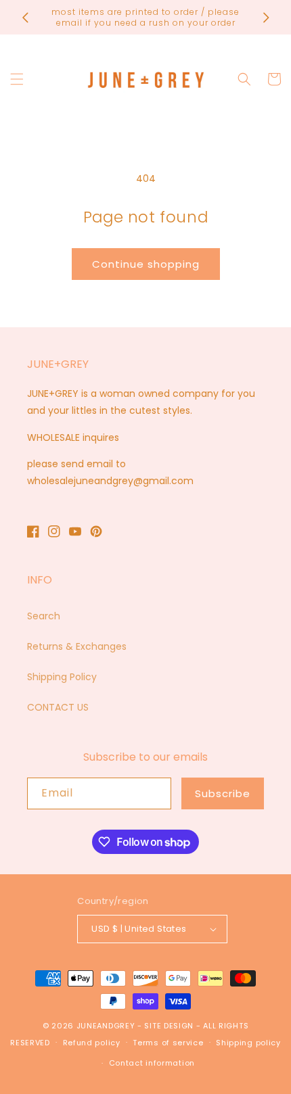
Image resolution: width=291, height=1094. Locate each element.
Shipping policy (248, 1042)
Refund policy (91, 1042)
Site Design (169, 1025)
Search (43, 616)
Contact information (152, 1062)
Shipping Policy (62, 677)
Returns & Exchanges (77, 646)
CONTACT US (58, 707)
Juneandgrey (105, 1025)
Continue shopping (146, 264)
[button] (17, 79)
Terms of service (168, 1042)
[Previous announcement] (25, 17)
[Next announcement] (266, 17)
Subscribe (222, 793)
